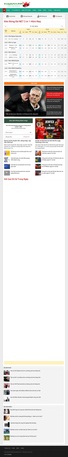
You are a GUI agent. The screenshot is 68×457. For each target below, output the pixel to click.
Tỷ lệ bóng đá (16, 10)
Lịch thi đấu (12, 16)
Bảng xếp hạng (26, 10)
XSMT (44, 10)
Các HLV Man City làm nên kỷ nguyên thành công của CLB (25, 397)
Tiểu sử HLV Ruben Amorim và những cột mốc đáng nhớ (25, 370)
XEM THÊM (34, 83)
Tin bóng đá (58, 16)
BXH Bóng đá (43, 16)
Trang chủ (7, 448)
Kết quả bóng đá (27, 16)
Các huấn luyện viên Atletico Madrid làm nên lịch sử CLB (25, 390)
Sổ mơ (50, 10)
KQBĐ (8, 10)
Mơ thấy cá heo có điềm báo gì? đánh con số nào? (23, 429)
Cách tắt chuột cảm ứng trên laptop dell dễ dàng (23, 423)
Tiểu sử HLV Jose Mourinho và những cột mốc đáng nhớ (22, 114)
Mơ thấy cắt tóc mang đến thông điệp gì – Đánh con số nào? (26, 416)
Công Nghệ (57, 10)
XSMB (34, 10)
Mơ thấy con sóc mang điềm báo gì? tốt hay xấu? (23, 436)
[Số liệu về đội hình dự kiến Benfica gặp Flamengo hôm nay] (49, 128)
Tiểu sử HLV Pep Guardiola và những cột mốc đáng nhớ (25, 384)
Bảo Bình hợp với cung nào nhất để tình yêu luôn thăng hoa (25, 409)
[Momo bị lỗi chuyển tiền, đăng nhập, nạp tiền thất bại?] (18, 128)
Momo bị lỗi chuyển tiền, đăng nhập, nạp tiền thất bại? (17, 141)
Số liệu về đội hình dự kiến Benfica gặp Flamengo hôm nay (48, 141)
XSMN (39, 10)
